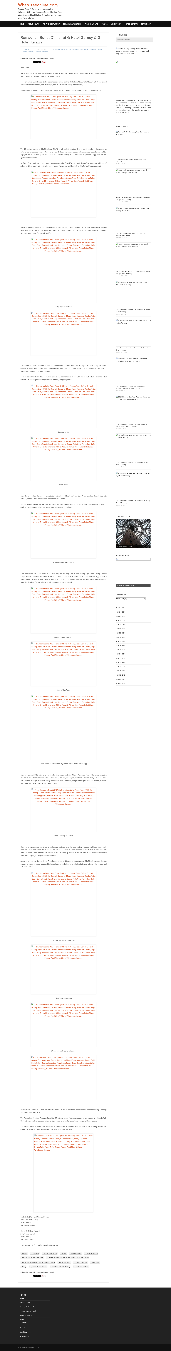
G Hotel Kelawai (69, 49)
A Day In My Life (91, 24)
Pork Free (31, 52)
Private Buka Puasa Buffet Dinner (32, 1258)
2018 (121, 637)
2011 (121, 667)
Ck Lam (24, 1253)
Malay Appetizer (76, 1253)
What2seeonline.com (38, 5)
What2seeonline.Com (81, 1267)
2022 (121, 620)
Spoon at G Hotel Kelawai (39, 1267)
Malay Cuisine (97, 49)
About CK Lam (33, 24)
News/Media (146, 24)
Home (22, 24)
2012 (121, 662)
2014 (121, 654)
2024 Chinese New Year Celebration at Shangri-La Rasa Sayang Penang (130, 387)
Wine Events (116, 24)
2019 (121, 633)
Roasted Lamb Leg (81, 1262)
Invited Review (88, 49)
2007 (121, 683)
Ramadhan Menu (64, 1262)
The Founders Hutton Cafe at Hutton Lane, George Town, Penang (131, 234)
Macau (24, 1323)
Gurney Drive (78, 49)
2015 (121, 650)
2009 (121, 675)
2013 (121, 658)
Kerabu (64, 1253)
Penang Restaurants (27, 1307)
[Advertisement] (110, 12)
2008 (121, 679)
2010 (121, 671)
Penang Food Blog (92, 1253)
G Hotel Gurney (58, 49)
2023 (121, 616)
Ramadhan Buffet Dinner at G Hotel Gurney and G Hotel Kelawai (68, 1258)
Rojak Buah (95, 1262)
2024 (121, 612)
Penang (24, 52)
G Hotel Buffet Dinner (50, 1253)
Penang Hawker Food (72, 24)
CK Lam (27, 49)
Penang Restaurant (51, 24)
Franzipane (35, 1253)
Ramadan (45, 52)
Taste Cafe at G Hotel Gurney (61, 1267)
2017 (121, 641)
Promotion (38, 52)
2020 (121, 629)
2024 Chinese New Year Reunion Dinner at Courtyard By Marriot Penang (132, 425)
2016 (121, 645)
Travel (104, 24)
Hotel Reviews (131, 24)
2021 (121, 624)
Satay (24, 1267)
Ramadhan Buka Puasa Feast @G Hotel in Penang (38, 1262)
